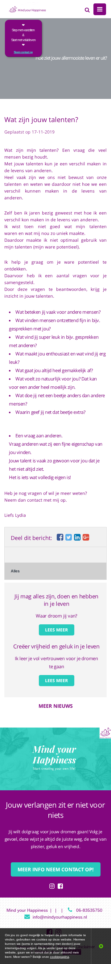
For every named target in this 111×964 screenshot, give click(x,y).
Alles (15, 571)
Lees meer (56, 630)
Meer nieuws (56, 706)
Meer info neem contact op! (56, 869)
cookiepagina (59, 956)
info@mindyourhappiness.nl (60, 917)
